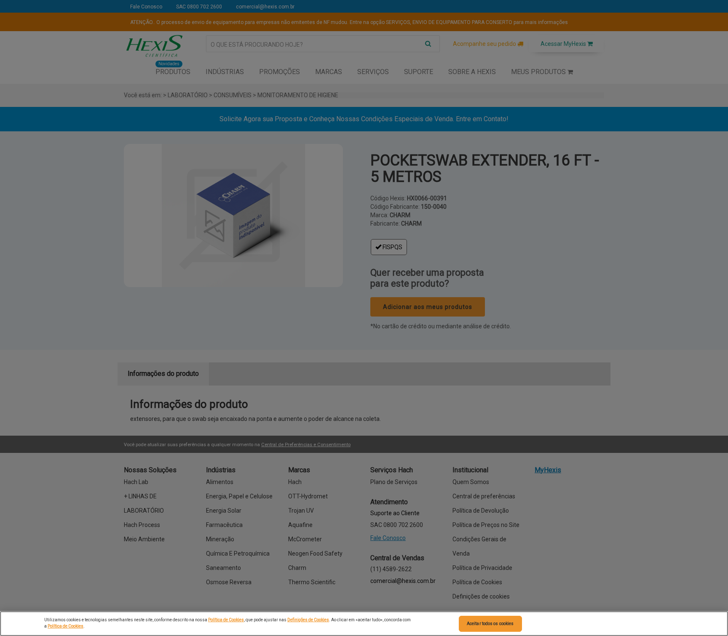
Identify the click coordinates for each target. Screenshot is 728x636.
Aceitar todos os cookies (490, 623)
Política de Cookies (226, 619)
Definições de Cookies (308, 619)
